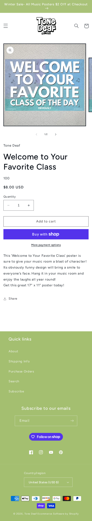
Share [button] (13, 298)
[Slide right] (55, 134)
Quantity (9, 196)
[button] (5, 26)
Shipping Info (19, 361)
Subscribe (16, 391)
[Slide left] (36, 134)
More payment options (46, 244)
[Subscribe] (72, 421)
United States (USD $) (44, 482)
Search (14, 381)
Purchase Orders (21, 371)
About (13, 351)
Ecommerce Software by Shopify (58, 513)
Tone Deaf (30, 513)
